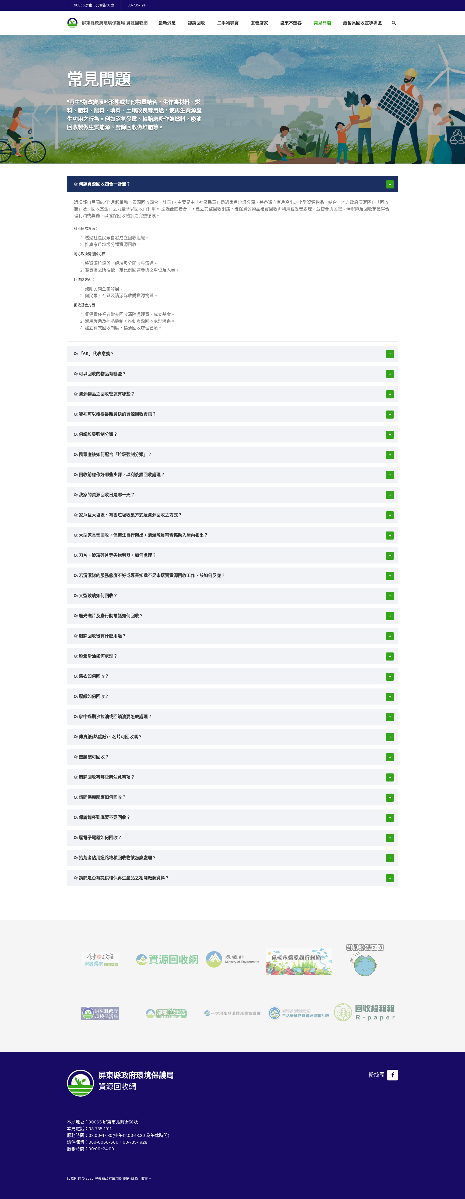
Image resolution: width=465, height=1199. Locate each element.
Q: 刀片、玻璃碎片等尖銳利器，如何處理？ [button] (115, 555)
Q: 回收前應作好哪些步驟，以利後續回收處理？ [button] (119, 474)
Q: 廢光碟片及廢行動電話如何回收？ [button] (108, 616)
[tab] (232, 184)
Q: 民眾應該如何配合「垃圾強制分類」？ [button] (113, 454)
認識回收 (196, 23)
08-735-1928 (135, 1142)
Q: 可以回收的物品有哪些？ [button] (100, 374)
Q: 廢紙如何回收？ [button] (91, 696)
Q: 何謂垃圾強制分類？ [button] (96, 434)
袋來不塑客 (291, 23)
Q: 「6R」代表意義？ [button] (94, 353)
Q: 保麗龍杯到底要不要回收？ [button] (102, 817)
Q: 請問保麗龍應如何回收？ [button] (100, 797)
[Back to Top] (449, 1183)
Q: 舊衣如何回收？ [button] (91, 676)
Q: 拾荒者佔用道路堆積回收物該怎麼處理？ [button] (115, 858)
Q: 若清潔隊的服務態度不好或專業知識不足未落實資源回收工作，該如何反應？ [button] (149, 575)
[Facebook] (392, 1075)
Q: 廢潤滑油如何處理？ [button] (96, 656)
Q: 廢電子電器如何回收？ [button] (98, 837)
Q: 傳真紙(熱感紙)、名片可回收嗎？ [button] (108, 737)
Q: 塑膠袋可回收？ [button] (91, 757)
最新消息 (167, 23)
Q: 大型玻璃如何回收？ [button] (96, 595)
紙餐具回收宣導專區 (362, 23)
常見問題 (322, 23)
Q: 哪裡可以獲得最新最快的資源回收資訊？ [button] (115, 414)
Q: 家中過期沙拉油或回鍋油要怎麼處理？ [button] (113, 716)
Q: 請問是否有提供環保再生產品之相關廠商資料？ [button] (121, 878)
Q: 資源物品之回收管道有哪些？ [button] (104, 394)
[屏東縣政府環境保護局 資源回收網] (107, 22)
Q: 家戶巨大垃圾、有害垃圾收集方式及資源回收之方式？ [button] (128, 515)
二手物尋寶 (228, 23)
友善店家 (259, 23)
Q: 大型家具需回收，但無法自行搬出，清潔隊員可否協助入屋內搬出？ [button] (141, 535)
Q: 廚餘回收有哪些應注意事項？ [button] (104, 777)
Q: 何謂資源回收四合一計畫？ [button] (102, 184)
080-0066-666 (103, 1142)
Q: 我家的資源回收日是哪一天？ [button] (104, 495)
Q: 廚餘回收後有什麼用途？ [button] (100, 636)
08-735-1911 (137, 5)
